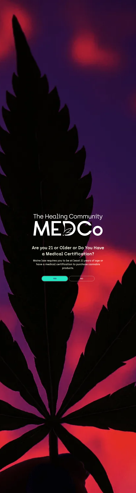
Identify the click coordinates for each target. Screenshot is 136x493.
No (81, 278)
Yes (54, 278)
